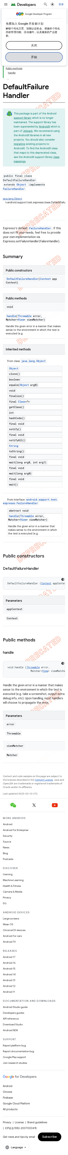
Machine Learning (13, 880)
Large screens (11, 918)
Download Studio (13, 1024)
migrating (19, 144)
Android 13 (9, 980)
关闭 (34, 45)
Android (7, 824)
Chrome (7, 1092)
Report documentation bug (18, 1051)
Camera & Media (12, 891)
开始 (34, 57)
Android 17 (9, 957)
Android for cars (12, 936)
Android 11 (9, 991)
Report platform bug (14, 1045)
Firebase (8, 1097)
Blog (5, 853)
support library (22, 118)
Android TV (9, 941)
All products (10, 1109)
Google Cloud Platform (16, 1103)
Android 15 (9, 968)
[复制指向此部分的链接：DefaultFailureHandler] (42, 569)
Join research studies (15, 1063)
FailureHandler (14, 189)
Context (45, 279)
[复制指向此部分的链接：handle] (17, 653)
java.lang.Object (12, 198)
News (6, 847)
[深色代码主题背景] (63, 579)
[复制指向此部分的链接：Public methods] (39, 640)
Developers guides (13, 1012)
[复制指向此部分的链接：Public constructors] (47, 556)
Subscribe (49, 1137)
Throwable (25, 316)
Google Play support (14, 1057)
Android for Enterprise (15, 830)
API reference (11, 1018)
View (21, 319)
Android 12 (9, 986)
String (13, 446)
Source (7, 841)
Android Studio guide (15, 1007)
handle (11, 316)
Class (21, 401)
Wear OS (8, 924)
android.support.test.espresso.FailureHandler (30, 501)
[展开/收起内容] (8, 77)
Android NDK (10, 1030)
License (19, 1122)
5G (5, 903)
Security (7, 835)
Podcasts (8, 859)
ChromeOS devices (14, 930)
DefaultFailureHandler (22, 279)
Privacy (7, 897)
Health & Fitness (12, 886)
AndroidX (44, 126)
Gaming (8, 874)
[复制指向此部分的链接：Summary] (26, 257)
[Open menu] (5, 4)
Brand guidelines (37, 1122)
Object (21, 184)
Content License (44, 779)
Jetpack (28, 131)
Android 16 (9, 962)
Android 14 (9, 974)
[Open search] (45, 4)
